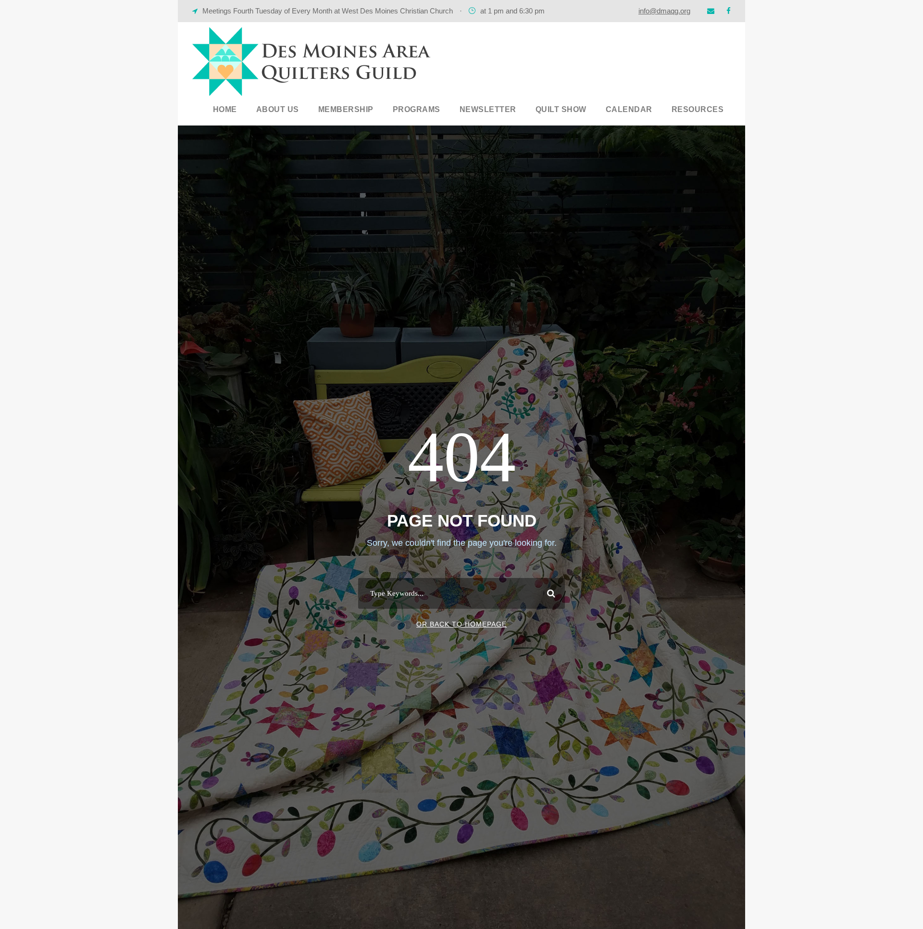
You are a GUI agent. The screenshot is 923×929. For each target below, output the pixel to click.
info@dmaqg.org (664, 11)
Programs (416, 109)
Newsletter (488, 109)
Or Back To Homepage (461, 624)
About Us (277, 109)
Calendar (629, 109)
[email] (710, 11)
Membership (346, 109)
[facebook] (728, 11)
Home (225, 109)
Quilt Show (561, 109)
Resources (698, 109)
